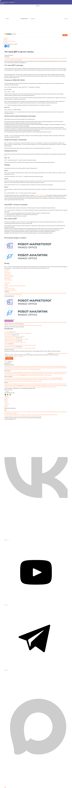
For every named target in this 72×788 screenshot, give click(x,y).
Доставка (6, 400)
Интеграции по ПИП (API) (30, 375)
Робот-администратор (8, 373)
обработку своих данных (18, 356)
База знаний (29, 373)
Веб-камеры (40, 385)
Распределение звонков (51, 367)
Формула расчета (58, 58)
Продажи (6, 287)
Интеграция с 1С (42, 375)
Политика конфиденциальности (23, 416)
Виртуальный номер (23, 366)
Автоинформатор (11, 369)
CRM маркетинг (7, 269)
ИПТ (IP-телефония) (15, 366)
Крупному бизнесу (30, 384)
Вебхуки (37, 375)
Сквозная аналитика (34, 379)
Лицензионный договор (45, 411)
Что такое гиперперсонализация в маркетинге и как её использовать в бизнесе (20, 345)
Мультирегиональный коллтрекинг (35, 381)
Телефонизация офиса (8, 384)
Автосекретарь (18, 369)
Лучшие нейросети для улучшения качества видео (14, 336)
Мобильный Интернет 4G (37, 386)
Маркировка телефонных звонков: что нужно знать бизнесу (16, 339)
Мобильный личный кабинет (21, 367)
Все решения (14, 385)
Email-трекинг (49, 379)
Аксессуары (53, 386)
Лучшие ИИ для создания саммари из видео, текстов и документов (17, 333)
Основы (5, 284)
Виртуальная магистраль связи (33, 367)
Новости (6, 399)
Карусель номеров (40, 366)
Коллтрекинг (7, 379)
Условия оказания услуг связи (10, 416)
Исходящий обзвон (21, 372)
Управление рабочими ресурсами (20, 373)
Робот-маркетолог (24, 381)
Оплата (5, 402)
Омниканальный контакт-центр (10, 372)
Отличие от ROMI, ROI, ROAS (20, 58)
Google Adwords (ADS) (8, 276)
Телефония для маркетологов (10, 290)
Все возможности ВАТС (36, 369)
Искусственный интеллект (27, 378)
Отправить (9, 358)
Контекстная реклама (8, 275)
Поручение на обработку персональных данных (30, 414)
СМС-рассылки (43, 367)
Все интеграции (48, 375)
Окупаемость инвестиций (57, 379)
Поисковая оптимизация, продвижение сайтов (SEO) (14, 285)
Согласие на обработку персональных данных (31, 411)
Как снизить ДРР (15, 59)
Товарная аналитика (42, 379)
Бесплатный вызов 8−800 (56, 384)
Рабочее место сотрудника (53, 372)
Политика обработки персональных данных (13, 411)
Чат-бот (13, 378)
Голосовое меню (12, 367)
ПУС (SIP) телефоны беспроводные (20, 386)
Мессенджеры (7, 282)
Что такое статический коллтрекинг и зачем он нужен (15, 342)
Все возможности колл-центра (14, 375)
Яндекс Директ (7, 278)
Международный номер (46, 384)
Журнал (5, 406)
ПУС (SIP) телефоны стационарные (31, 385)
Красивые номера (37, 384)
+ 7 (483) (24, 18)
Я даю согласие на (14, 356)
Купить (65, 35)
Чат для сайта (54, 373)
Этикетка (29, 366)
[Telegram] (8, 46)
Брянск (7, 18)
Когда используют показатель (49, 58)
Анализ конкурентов (26, 379)
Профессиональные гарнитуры (48, 385)
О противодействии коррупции (35, 416)
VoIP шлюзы (29, 386)
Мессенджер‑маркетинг (9, 381)
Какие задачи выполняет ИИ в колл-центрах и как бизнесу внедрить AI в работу (20, 348)
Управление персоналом (43, 372)
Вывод (20, 59)
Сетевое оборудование (59, 385)
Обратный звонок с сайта (26, 369)
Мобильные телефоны (46, 386)
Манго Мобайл (59, 367)
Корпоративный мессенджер (49, 366)
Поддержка (33, 18)
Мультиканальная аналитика (16, 379)
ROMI (28, 87)
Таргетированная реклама (9, 288)
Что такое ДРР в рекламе (9, 58)
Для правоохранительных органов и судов (48, 414)
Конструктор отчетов (62, 372)
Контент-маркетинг (8, 279)
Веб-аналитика (7, 272)
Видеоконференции (59, 366)
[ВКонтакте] (5, 46)
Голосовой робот (7, 378)
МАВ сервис (33, 366)
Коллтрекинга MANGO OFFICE (40, 195)
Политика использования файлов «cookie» (12, 414)
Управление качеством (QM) (38, 378)
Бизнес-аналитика (48, 378)
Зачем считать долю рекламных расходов (34, 58)
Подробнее (2, 3)
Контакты (6, 405)
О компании (6, 403)
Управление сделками (36, 373)
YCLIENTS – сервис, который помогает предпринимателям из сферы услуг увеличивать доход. (23, 325)
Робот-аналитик (17, 381)
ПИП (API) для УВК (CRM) (46, 373)
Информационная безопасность (19, 384)
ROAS (5, 105)
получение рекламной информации (60, 353)
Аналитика (6, 271)
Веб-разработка (7, 274)
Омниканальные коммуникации (31, 372)
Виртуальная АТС (7, 366)
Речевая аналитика (18, 378)
